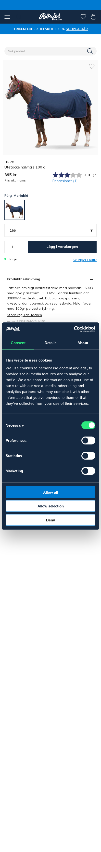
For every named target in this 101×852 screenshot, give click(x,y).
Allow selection (51, 506)
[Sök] (90, 51)
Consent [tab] (18, 343)
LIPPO (9, 162)
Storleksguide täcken (24, 315)
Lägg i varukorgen (62, 246)
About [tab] (82, 343)
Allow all (50, 492)
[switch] (88, 440)
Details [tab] (51, 343)
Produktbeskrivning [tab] (23, 279)
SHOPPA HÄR (77, 29)
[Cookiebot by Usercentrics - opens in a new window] (73, 329)
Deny (50, 520)
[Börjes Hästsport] (51, 16)
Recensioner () (65, 181)
